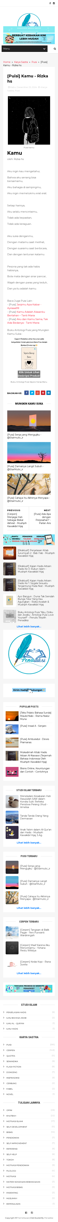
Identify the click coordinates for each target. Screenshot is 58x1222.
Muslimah (11, 1198)
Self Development (16, 1127)
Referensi (11, 1149)
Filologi (11, 1171)
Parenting (12, 1193)
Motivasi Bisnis (14, 1187)
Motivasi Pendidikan (17, 1165)
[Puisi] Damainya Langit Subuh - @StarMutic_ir (25, 468)
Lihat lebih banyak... (29, 626)
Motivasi (11, 1176)
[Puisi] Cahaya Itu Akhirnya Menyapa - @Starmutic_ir (28, 499)
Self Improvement (16, 1143)
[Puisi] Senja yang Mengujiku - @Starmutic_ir (24, 436)
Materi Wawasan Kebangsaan (23, 1182)
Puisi (17, 90)
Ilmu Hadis (12, 1029)
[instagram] (54, 3)
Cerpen (10, 1050)
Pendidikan (12, 1137)
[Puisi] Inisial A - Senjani (33, 725)
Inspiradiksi (12, 1078)
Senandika (12, 1061)
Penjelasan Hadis (16, 1012)
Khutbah (11, 1116)
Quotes (10, 1056)
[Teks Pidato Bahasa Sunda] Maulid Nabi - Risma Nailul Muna (35, 716)
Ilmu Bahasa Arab (16, 1018)
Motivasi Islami (14, 1121)
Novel (9, 1094)
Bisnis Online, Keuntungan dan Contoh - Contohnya (35, 770)
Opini (9, 1110)
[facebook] (50, 3)
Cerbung (11, 1083)
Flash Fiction (13, 1066)
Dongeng (11, 1072)
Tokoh (10, 1159)
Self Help (11, 1154)
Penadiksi (48, 1218)
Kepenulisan (13, 1204)
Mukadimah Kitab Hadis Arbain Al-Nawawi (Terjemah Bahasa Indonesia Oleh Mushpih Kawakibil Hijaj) (36, 757)
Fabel (9, 1089)
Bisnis (9, 1132)
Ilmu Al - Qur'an (15, 1023)
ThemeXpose (23, 1218)
